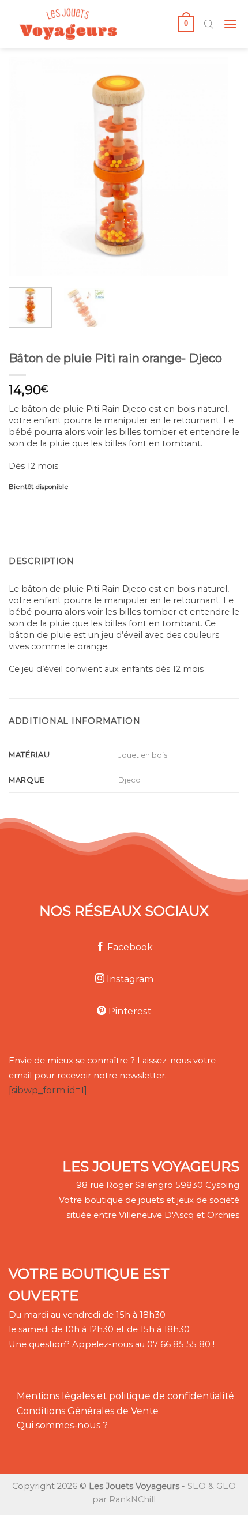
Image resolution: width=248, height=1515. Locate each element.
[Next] (208, 166)
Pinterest (128, 1011)
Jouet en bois (142, 755)
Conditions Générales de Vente (88, 1410)
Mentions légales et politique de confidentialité (125, 1395)
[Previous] (27, 166)
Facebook (129, 947)
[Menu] (230, 24)
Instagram (128, 978)
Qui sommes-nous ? (62, 1425)
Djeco (129, 779)
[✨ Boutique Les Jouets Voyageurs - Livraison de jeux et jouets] (85, 24)
